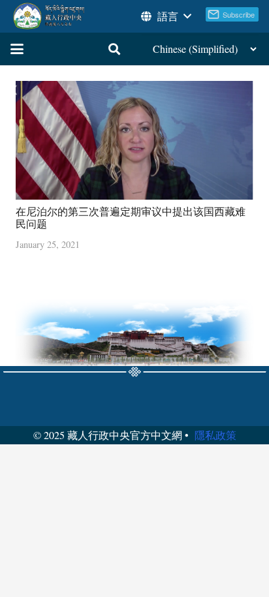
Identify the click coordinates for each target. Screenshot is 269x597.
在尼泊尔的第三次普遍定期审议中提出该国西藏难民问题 (130, 217)
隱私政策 (215, 435)
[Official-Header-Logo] (49, 16)
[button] (165, 16)
